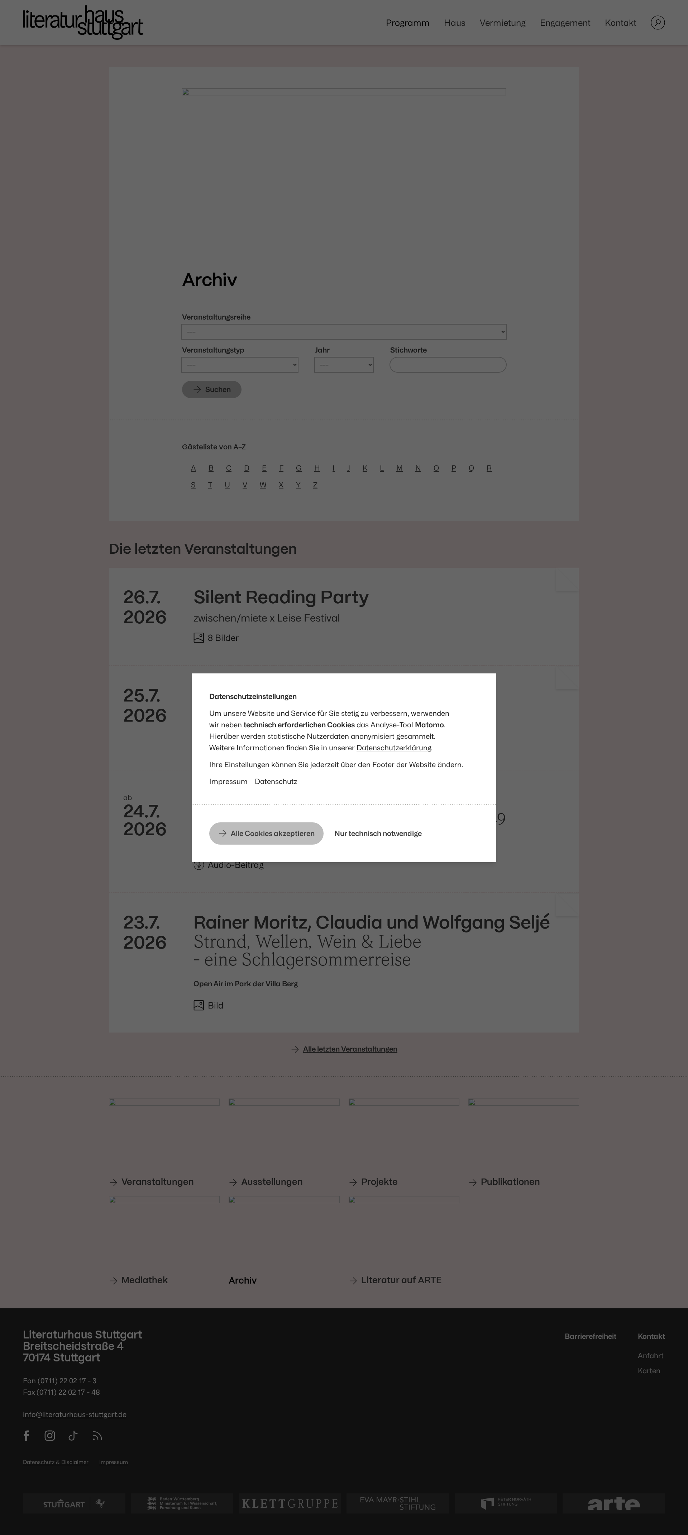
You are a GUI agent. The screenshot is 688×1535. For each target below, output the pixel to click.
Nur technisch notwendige (378, 833)
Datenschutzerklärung (394, 747)
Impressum (228, 781)
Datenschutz (276, 781)
